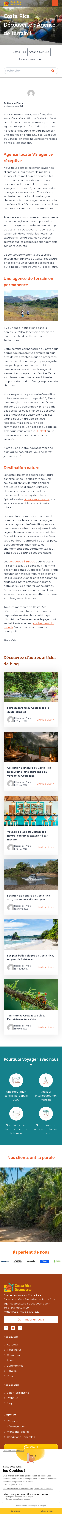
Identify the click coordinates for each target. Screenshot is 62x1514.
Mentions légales (18, 1431)
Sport (10, 1360)
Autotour (13, 1344)
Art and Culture (39, 51)
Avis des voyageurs (31, 59)
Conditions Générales (21, 1436)
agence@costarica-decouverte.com (27, 1303)
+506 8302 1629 (19, 1307)
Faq (9, 1403)
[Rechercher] (52, 70)
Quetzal (41, 430)
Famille (12, 1370)
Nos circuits (11, 1337)
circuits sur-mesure (36, 499)
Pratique (12, 1397)
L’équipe (12, 1421)
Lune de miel (15, 1365)
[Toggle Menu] (55, 3)
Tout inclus (14, 1349)
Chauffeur (13, 1355)
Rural (10, 1376)
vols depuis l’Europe (22, 561)
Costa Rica (19, 51)
